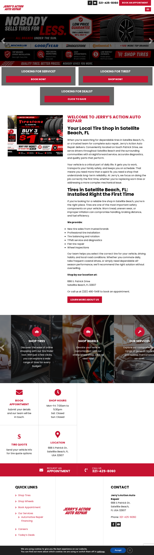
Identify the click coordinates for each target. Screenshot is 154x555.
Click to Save (77, 99)
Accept (118, 550)
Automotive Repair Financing (32, 519)
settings (101, 551)
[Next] (151, 41)
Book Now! (38, 79)
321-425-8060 (108, 3)
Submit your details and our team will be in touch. (19, 409)
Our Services (25, 513)
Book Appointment (29, 507)
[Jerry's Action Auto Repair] (13, 6)
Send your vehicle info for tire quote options (19, 449)
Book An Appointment (135, 2)
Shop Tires (24, 495)
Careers (23, 529)
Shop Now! (115, 79)
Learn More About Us (84, 299)
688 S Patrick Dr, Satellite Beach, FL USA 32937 (57, 449)
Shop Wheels (26, 501)
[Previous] (3, 41)
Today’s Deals (26, 535)
